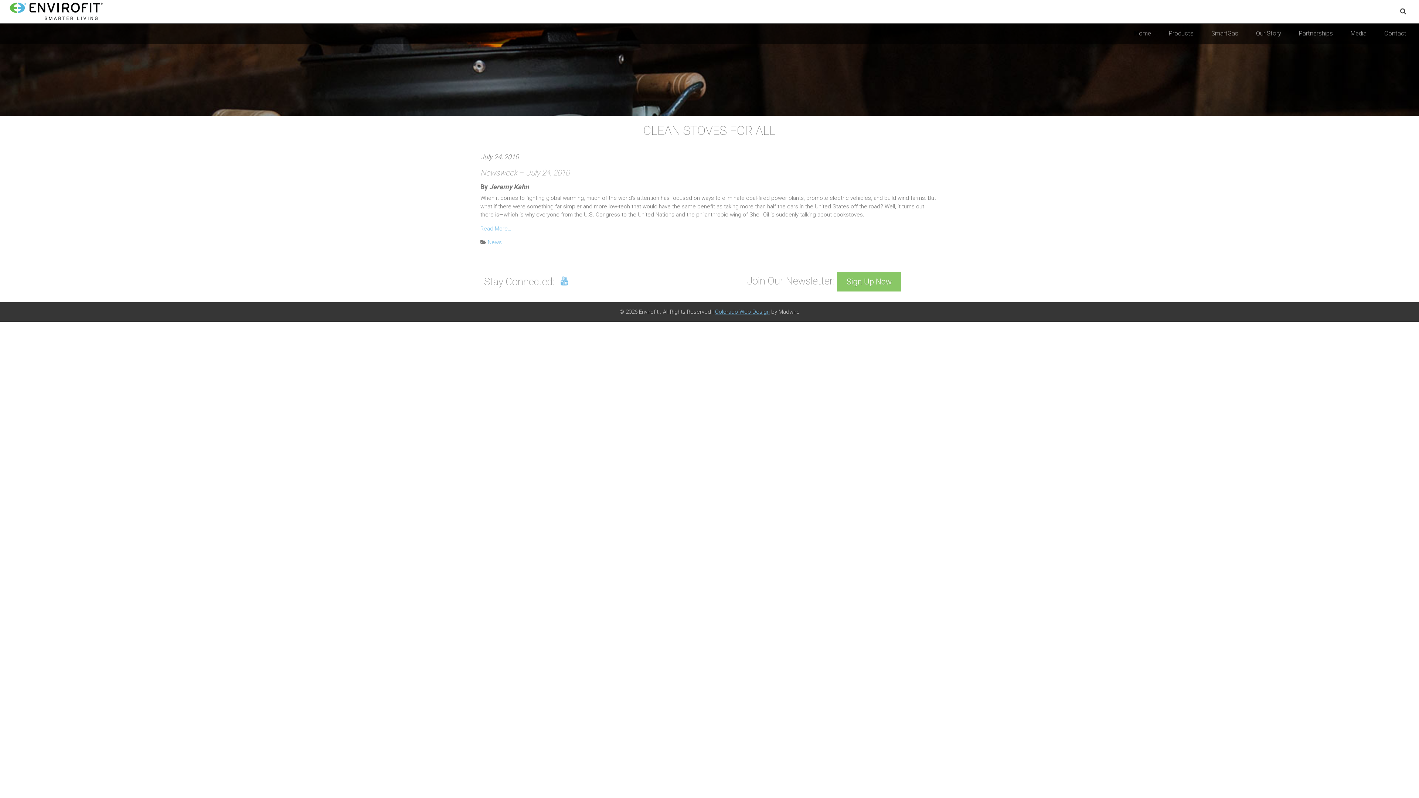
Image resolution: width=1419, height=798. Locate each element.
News (495, 242)
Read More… (495, 228)
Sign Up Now (869, 281)
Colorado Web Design (742, 311)
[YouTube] (564, 281)
